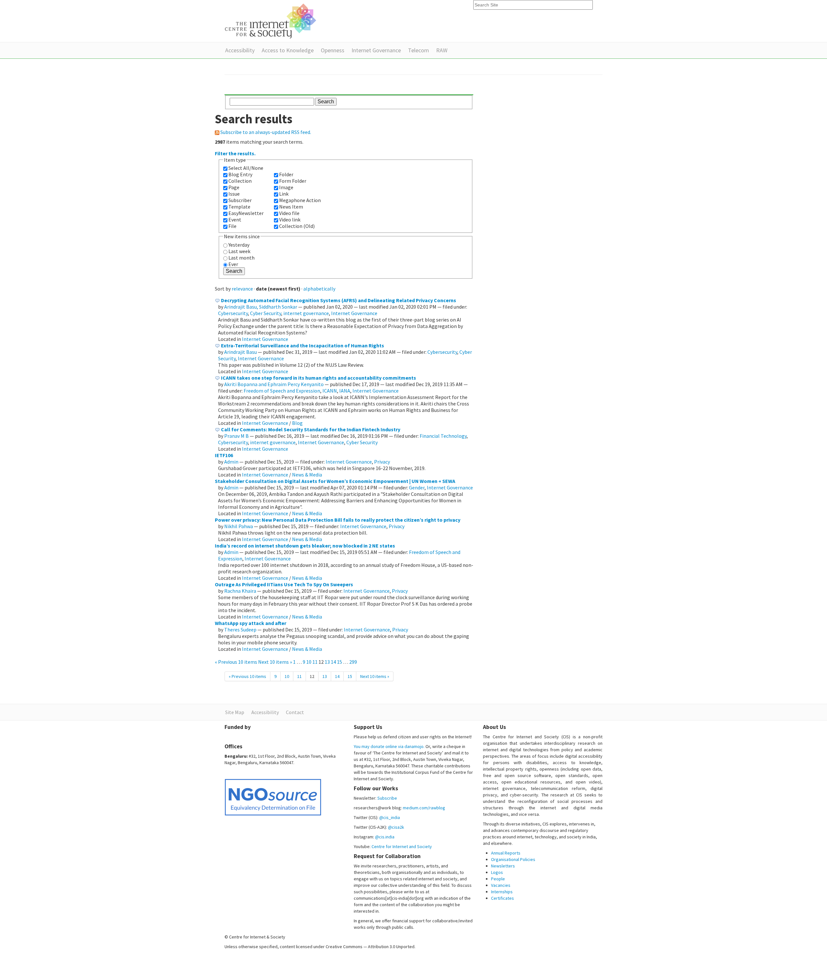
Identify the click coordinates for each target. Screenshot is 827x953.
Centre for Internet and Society (402, 846)
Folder (286, 174)
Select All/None (245, 168)
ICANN (329, 390)
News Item (291, 206)
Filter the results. (235, 153)
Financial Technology (443, 436)
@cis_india (389, 817)
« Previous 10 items (236, 662)
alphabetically (319, 288)
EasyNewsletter (246, 213)
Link (283, 193)
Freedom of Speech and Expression (282, 390)
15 (339, 662)
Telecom (418, 50)
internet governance (306, 313)
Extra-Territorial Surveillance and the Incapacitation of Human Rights (302, 345)
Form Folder (292, 181)
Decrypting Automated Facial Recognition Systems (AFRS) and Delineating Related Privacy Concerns (338, 300)
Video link (289, 219)
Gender (416, 487)
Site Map (234, 712)
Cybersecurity (233, 313)
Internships (502, 892)
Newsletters (503, 866)
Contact (295, 712)
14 (333, 662)
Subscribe (387, 798)
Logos (497, 872)
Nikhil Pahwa (238, 526)
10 (308, 662)
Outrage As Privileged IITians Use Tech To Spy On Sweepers (284, 584)
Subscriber (240, 200)
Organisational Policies (513, 859)
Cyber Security (265, 313)
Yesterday (238, 244)
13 (327, 662)
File (232, 226)
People (498, 879)
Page (233, 187)
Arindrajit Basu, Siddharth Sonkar (260, 306)
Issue (234, 193)
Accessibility (240, 50)
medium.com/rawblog (424, 808)
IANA (344, 390)
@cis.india (384, 837)
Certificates (502, 898)
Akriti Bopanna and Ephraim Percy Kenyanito (274, 384)
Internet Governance (376, 50)
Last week (239, 251)
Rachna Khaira (240, 591)
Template (239, 206)
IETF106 (224, 455)
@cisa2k (396, 827)
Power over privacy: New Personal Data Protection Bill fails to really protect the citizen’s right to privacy (337, 520)
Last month (241, 257)
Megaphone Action (300, 200)
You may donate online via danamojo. (389, 746)
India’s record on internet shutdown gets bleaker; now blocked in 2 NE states (305, 545)
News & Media (307, 474)
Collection (240, 181)
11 (315, 662)
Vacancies (500, 885)
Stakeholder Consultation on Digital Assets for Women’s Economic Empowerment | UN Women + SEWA (335, 481)
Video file (289, 213)
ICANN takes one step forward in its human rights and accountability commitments (318, 377)
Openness (332, 50)
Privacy (382, 461)
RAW (441, 50)
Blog (297, 423)
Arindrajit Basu (240, 352)
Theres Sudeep (240, 629)
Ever (233, 264)
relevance (242, 288)
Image (286, 187)
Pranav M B (236, 436)
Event (234, 219)
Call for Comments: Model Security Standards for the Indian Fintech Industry (310, 429)
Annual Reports (505, 853)
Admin (231, 461)
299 (353, 662)
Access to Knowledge (288, 50)
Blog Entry (240, 174)
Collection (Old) (297, 226)
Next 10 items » (275, 662)
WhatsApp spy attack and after (250, 623)
